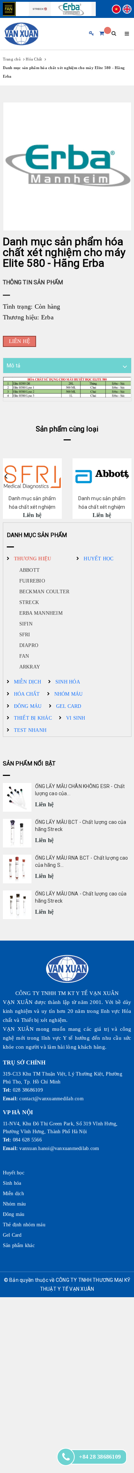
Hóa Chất (27, 694)
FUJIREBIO (32, 581)
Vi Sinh (75, 718)
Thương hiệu (32, 558)
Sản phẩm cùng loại (67, 429)
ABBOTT (29, 570)
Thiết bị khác (33, 718)
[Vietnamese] (116, 9)
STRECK (29, 602)
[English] (127, 9)
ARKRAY (29, 667)
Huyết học (98, 558)
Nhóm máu (68, 694)
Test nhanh (30, 730)
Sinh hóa (67, 682)
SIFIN (26, 624)
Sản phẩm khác (19, 1245)
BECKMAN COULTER (44, 591)
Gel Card (68, 706)
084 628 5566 (27, 1140)
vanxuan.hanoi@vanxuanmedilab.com (59, 1148)
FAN (24, 656)
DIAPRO (29, 645)
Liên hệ (19, 341)
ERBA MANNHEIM (41, 613)
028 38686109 (28, 1090)
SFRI (24, 634)
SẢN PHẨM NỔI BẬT (29, 763)
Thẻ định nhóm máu (24, 1224)
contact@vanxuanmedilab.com (51, 1098)
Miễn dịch (27, 682)
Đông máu (28, 706)
